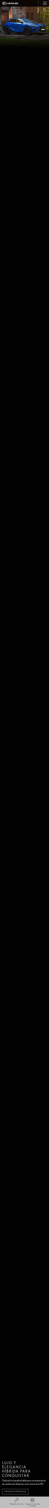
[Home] (10, 3)
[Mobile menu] (45, 3)
